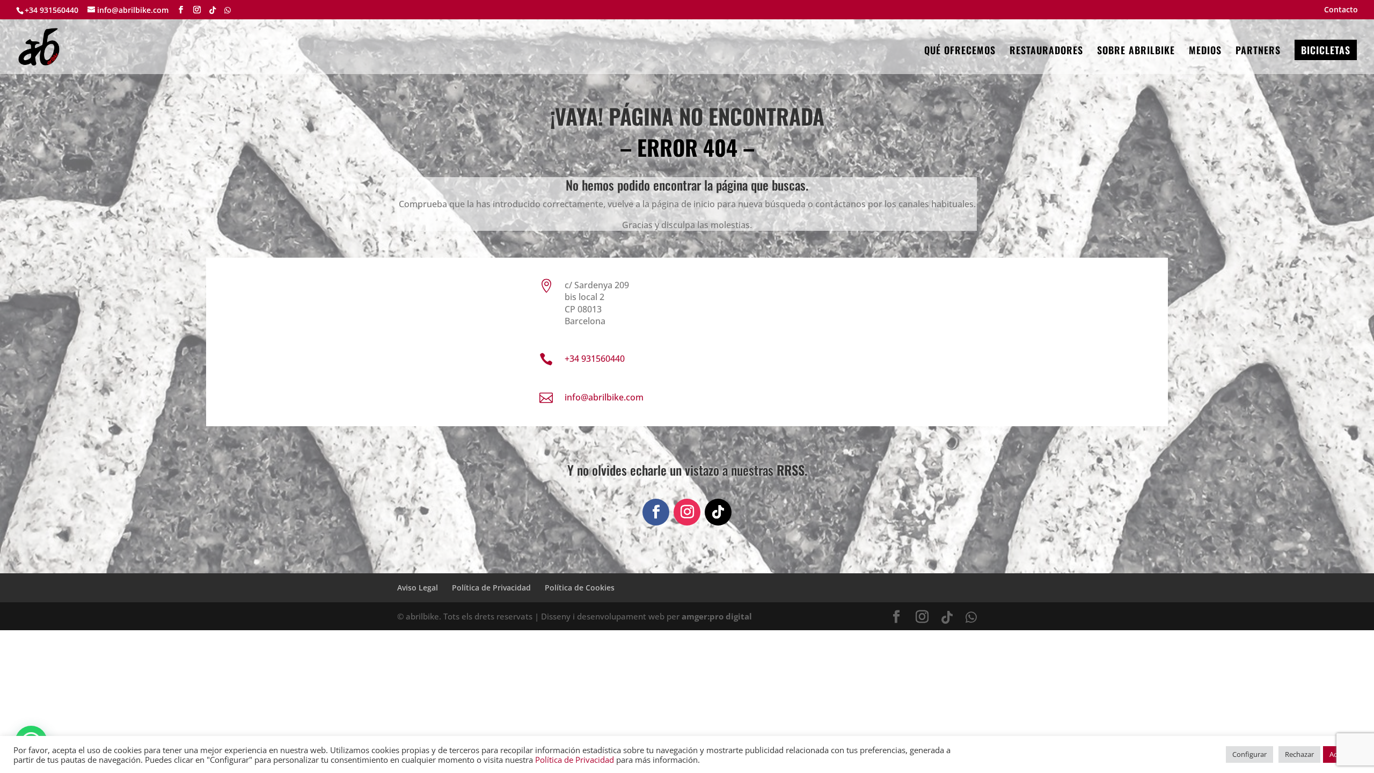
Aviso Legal (417, 587)
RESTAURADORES (1046, 51)
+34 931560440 (51, 10)
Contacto (1341, 10)
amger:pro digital (717, 616)
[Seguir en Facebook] (655, 512)
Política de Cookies (580, 587)
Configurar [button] (1249, 754)
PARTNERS (1258, 51)
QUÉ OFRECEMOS (960, 51)
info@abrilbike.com (604, 397)
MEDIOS (1205, 51)
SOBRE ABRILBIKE (1136, 51)
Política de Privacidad (491, 587)
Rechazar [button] (1299, 754)
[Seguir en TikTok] (718, 512)
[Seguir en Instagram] (687, 512)
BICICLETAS (1325, 50)
